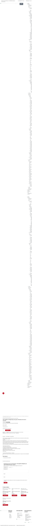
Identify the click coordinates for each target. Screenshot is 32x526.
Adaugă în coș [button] (5, 495)
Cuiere (31, 184)
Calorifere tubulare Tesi (30, 162)
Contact (29, 387)
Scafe (30, 128)
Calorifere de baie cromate (30, 177)
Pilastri (31, 117)
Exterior (31, 352)
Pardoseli (30, 7)
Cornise (31, 105)
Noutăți (28, 190)
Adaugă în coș (8, 430)
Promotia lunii (29, 189)
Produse (29, 4)
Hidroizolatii (4, 418)
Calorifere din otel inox (30, 180)
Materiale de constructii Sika (29, 6)
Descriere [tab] (4, 436)
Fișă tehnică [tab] (8, 436)
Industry (30, 80)
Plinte (30, 118)
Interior (31, 351)
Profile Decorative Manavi (29, 94)
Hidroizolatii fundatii (8, 418)
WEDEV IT (24, 525)
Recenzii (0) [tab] (12, 436)
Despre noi (29, 191)
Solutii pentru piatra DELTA (29, 188)
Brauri (30, 97)
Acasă (28, 3)
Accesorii (30, 157)
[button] (29, 195)
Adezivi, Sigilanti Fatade (31, 82)
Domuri (31, 106)
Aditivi (31, 207)
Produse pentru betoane (30, 12)
